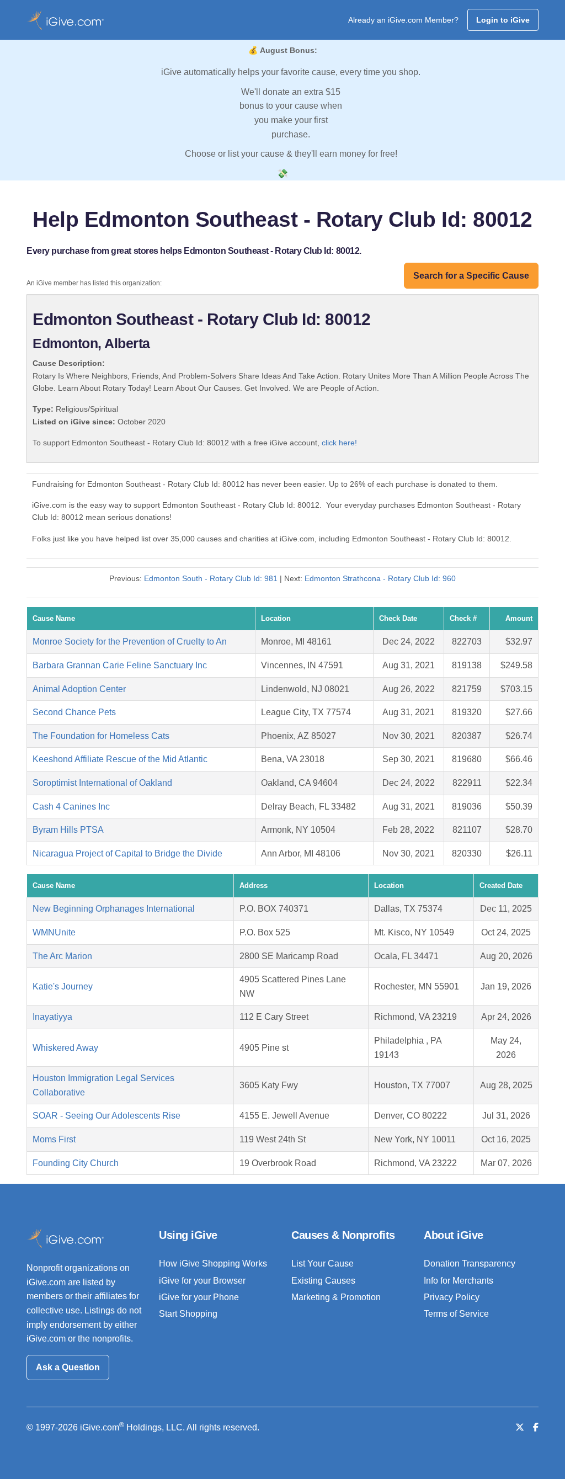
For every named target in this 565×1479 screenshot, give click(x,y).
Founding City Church (76, 1163)
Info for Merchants (458, 1280)
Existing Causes (323, 1280)
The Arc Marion (62, 956)
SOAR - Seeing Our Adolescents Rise (106, 1115)
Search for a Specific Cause (471, 275)
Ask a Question (68, 1367)
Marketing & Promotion (336, 1297)
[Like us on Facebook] (536, 1427)
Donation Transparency (469, 1263)
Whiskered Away (65, 1047)
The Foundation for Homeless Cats (101, 736)
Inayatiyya (52, 1017)
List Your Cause (322, 1263)
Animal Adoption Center (79, 689)
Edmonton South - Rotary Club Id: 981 (211, 578)
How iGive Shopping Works (213, 1263)
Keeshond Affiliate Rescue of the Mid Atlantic (120, 759)
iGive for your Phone (199, 1297)
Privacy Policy (451, 1297)
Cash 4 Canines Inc (71, 806)
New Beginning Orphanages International (114, 908)
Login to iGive (503, 19)
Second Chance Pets (74, 712)
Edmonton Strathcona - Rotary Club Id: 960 (380, 578)
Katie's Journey (63, 986)
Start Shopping (188, 1313)
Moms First (54, 1139)
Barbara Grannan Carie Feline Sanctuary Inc (120, 665)
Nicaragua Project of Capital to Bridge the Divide (127, 853)
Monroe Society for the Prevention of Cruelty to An (130, 641)
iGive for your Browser (202, 1280)
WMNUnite (54, 932)
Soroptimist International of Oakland (102, 783)
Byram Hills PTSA (68, 829)
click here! (339, 442)
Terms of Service (456, 1313)
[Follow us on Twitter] (519, 1427)
